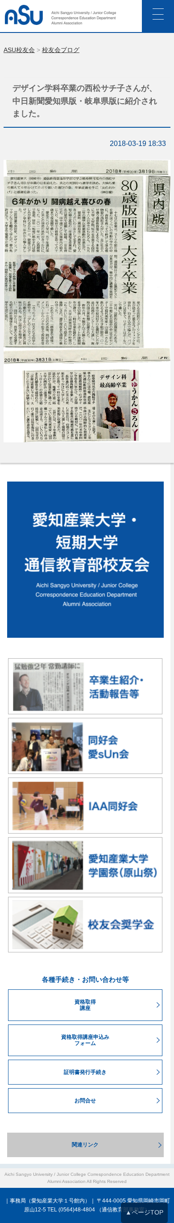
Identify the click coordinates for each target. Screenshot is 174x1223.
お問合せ (85, 1100)
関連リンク (85, 1145)
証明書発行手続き (85, 1072)
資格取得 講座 (85, 1005)
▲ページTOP (144, 1212)
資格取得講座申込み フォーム (85, 1040)
